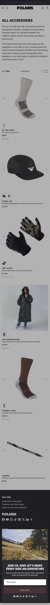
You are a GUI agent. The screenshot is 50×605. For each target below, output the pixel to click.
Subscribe (25, 590)
